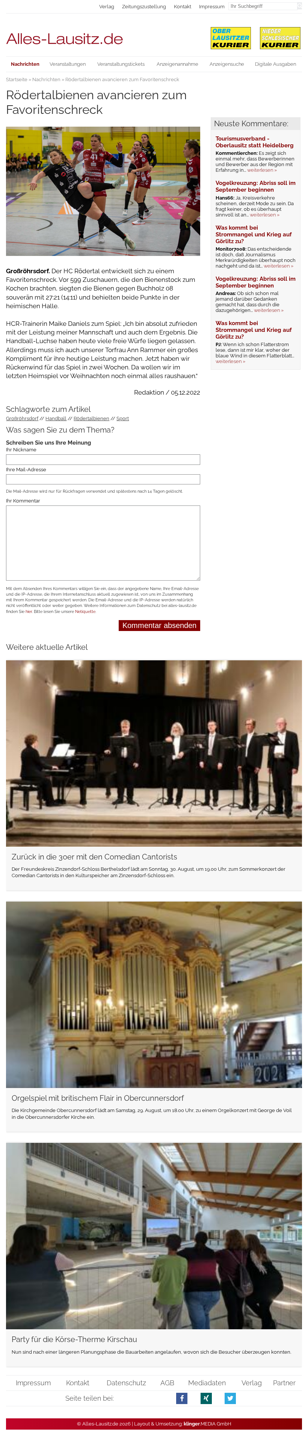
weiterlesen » (262, 170)
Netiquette (85, 611)
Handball (55, 418)
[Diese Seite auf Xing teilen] (206, 1398)
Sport (122, 418)
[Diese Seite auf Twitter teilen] (230, 1398)
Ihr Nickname (21, 449)
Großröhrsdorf (22, 418)
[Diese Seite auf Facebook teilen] (182, 1398)
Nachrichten (46, 79)
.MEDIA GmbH (207, 1424)
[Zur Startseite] (103, 35)
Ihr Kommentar (23, 501)
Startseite (16, 79)
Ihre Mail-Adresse (26, 469)
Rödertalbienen (91, 418)
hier (29, 611)
